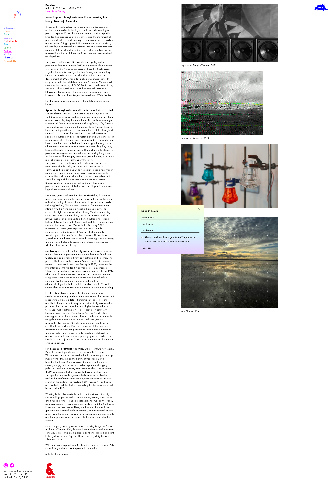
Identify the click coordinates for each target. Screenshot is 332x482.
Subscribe (146, 248)
